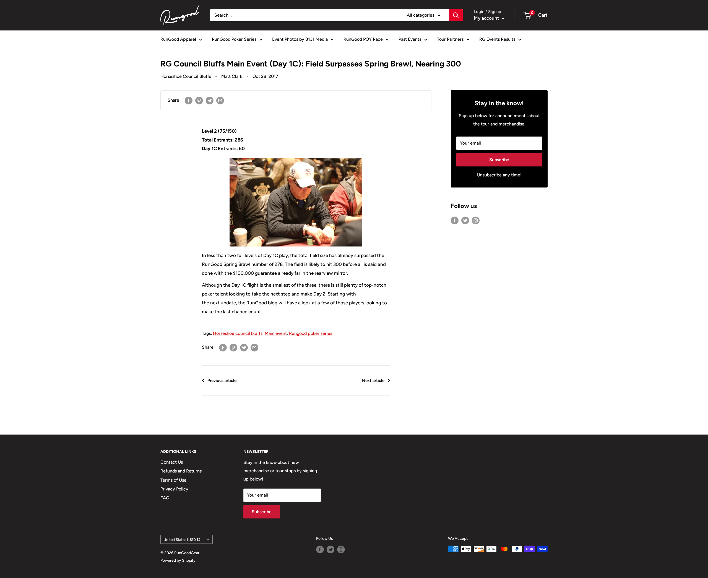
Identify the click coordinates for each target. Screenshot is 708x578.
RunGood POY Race (363, 39)
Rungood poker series (310, 333)
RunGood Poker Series (234, 39)
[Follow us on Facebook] (455, 220)
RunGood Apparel (178, 39)
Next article (373, 380)
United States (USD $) (181, 539)
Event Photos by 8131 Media (300, 39)
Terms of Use (173, 480)
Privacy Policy (174, 489)
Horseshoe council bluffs (237, 333)
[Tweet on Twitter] (210, 100)
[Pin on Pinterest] (199, 100)
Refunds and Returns (181, 471)
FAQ (165, 497)
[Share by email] (220, 100)
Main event (276, 333)
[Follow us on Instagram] (476, 220)
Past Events (410, 39)
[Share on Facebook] (188, 100)
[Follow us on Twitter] (465, 220)
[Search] (456, 15)
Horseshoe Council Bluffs (185, 76)
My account (487, 18)
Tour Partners (450, 39)
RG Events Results (497, 39)
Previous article (221, 380)
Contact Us (171, 462)
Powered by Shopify (178, 560)
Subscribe (499, 159)
